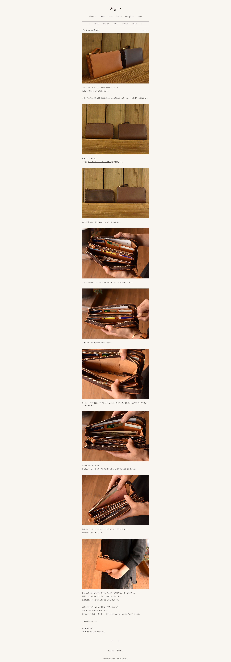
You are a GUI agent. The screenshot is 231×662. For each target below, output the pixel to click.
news (102, 16)
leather (119, 16)
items (110, 16)
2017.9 (96, 24)
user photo (129, 16)
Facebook (111, 650)
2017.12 (125, 24)
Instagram (120, 650)
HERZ (111, 658)
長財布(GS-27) (103, 98)
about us (92, 16)
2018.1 (134, 24)
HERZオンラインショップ (114, 614)
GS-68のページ (91, 91)
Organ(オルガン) (87, 628)
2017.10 (106, 24)
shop (140, 16)
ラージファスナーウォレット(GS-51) (100, 162)
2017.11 (115, 24)
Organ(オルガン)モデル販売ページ (93, 631)
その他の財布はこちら (89, 621)
